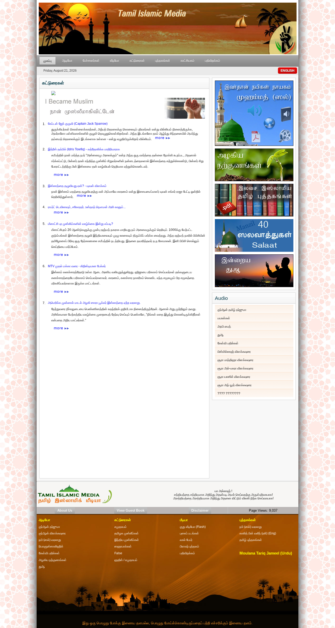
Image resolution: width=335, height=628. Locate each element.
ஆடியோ (67, 60)
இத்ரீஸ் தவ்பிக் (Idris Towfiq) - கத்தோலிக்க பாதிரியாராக (84, 149)
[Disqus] (124, 409)
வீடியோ (114, 60)
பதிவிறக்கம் (212, 60)
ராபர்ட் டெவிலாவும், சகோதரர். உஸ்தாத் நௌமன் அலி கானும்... (87, 207)
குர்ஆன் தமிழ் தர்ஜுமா (231, 310)
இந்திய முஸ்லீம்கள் (126, 540)
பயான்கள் (223, 318)
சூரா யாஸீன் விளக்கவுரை (233, 377)
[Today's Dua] (254, 269)
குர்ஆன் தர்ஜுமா (49, 527)
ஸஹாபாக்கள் (123, 546)
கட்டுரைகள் (137, 60)
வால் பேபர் (186, 540)
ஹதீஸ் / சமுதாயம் (125, 560)
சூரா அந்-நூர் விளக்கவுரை (234, 385)
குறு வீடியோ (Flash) (193, 527)
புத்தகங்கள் (162, 60)
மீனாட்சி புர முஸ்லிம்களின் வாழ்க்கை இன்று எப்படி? (80, 224)
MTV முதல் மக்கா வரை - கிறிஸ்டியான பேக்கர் (77, 266)
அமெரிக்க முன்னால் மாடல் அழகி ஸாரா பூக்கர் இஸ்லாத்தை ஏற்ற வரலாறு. (94, 303)
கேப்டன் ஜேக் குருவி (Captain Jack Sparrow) (78, 123)
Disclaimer (200, 510)
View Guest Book (130, 510)
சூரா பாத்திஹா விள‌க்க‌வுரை (235, 360)
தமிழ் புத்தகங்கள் (250, 540)
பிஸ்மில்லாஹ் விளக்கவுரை (234, 351)
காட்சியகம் (187, 60)
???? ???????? (228, 393)
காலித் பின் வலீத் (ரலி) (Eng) (257, 533)
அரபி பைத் (224, 326)
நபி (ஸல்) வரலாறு (250, 527)
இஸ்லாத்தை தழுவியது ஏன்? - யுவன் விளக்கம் (77, 186)
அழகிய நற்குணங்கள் (52, 560)
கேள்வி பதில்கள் (227, 343)
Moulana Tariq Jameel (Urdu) (265, 553)
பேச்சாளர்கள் (91, 60)
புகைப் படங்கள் (189, 533)
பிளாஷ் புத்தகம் (189, 546)
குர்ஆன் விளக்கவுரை (52, 533)
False (118, 553)
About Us (64, 510)
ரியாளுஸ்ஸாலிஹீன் (51, 546)
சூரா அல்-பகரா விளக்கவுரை (235, 368)
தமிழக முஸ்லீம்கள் (126, 533)
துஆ (220, 335)
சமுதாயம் (120, 527)
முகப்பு (47, 61)
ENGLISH (287, 70)
